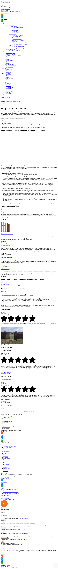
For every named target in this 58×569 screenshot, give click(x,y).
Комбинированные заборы (18, 48)
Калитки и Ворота (7, 51)
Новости (8, 92)
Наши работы (9, 88)
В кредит (8, 72)
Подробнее (3, 291)
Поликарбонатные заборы (18, 40)
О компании (9, 83)
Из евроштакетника (7, 234)
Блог (7, 79)
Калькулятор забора (5, 11)
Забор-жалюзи (5, 269)
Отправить (3, 519)
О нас (4, 82)
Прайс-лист (9, 69)
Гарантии (8, 77)
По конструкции (13, 41)
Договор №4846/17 (5, 284)
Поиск (2, 2)
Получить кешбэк (5, 537)
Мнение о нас (9, 87)
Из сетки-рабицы (6, 245)
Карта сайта (6, 490)
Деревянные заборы (17, 39)
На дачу (8, 59)
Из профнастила (6, 211)
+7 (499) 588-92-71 (17, 174)
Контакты (5, 94)
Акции (8, 70)
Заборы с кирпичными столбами (20, 42)
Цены (4, 68)
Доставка (8, 74)
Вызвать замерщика (15, 11)
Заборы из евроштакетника (18, 28)
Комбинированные (6, 257)
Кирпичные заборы (16, 36)
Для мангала (9, 61)
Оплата (8, 75)
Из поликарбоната (10, 64)
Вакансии (8, 93)
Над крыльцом (9, 60)
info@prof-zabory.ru (5, 478)
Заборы (5, 23)
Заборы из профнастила (17, 27)
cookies (13, 550)
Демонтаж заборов (10, 49)
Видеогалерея (9, 91)
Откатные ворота (10, 53)
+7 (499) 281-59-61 (5, 13)
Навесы (5, 58)
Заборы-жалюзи (16, 32)
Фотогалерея (9, 89)
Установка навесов (7, 447)
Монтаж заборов (10, 25)
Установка (5, 456)
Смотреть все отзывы (29, 411)
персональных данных (23, 426)
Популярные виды (13, 26)
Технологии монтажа (11, 81)
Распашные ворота (10, 54)
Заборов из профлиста (14, 50)
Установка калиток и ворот (9, 446)
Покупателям (6, 73)
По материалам (12, 34)
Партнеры (8, 86)
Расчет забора (4, 431)
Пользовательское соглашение (10, 492)
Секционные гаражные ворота (13, 55)
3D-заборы (14, 31)
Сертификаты (9, 84)
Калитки (8, 56)
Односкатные (9, 67)
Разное (10, 45)
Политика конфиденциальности (11, 493)
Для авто (8, 63)
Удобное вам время (6, 423)
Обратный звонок (5, 498)
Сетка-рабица (15, 30)
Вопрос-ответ (9, 78)
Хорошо (2, 554)
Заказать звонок (5, 428)
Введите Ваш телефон (7, 421)
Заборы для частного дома (18, 46)
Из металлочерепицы (11, 65)
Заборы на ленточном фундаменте (20, 44)
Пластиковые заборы (17, 37)
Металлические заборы (17, 35)
